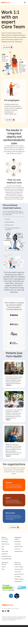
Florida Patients (18, 581)
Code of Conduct (19, 566)
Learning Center (18, 551)
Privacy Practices (19, 569)
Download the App (6, 556)
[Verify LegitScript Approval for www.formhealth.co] (16, 595)
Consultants (18, 544)
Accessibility (18, 576)
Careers (4, 566)
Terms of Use (18, 571)
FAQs (3, 546)
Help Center (5, 554)
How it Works (5, 539)
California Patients (19, 579)
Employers (17, 539)
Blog (3, 549)
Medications (5, 541)
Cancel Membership (6, 558)
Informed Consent (19, 574)
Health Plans (18, 541)
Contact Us (17, 549)
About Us (4, 564)
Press (3, 569)
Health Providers (19, 546)
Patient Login (5, 551)
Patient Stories (5, 544)
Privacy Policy (18, 564)
